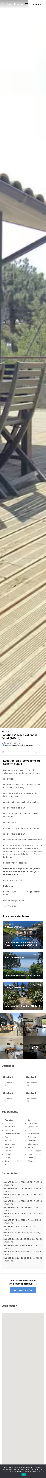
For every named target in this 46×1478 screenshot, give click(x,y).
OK (24, 1475)
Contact (37, 4)
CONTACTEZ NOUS (23, 1290)
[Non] (43, 1471)
